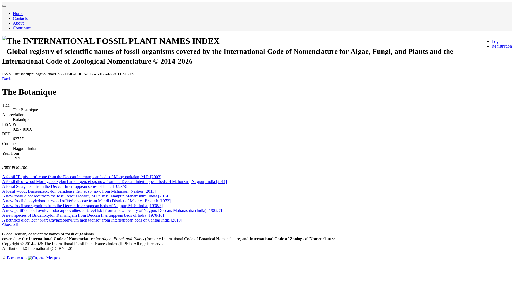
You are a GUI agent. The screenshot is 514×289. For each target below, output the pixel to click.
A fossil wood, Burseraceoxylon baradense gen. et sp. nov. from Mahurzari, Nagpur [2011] (79, 191)
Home (18, 13)
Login (497, 41)
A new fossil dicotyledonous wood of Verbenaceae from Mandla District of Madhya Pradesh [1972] (86, 201)
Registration (502, 46)
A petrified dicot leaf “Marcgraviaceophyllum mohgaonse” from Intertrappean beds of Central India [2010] (92, 220)
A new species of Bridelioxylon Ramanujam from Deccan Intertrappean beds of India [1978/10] (83, 215)
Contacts (20, 18)
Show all (10, 225)
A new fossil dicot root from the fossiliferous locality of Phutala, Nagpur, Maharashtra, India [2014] (85, 196)
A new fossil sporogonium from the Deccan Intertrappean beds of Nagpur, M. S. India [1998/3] (82, 205)
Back (6, 79)
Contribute (22, 28)
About (18, 23)
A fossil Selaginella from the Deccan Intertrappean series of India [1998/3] (64, 186)
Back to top (17, 258)
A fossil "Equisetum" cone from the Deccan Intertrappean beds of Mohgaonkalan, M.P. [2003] (81, 176)
